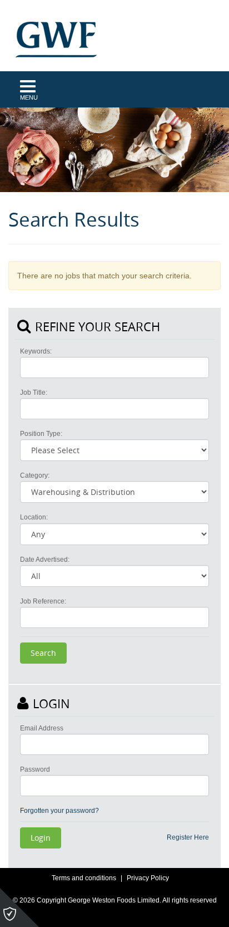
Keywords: (36, 351)
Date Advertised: (44, 559)
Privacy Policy (148, 878)
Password (35, 769)
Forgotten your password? (59, 811)
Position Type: (41, 434)
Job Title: (33, 392)
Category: (34, 475)
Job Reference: (43, 601)
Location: (34, 517)
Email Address (41, 728)
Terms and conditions (84, 878)
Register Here (188, 837)
